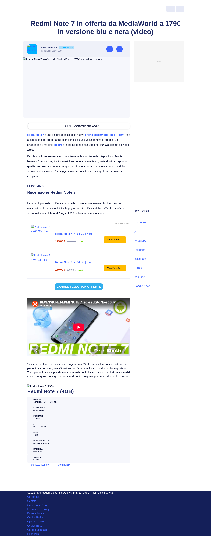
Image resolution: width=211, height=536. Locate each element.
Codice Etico (34, 525)
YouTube (139, 277)
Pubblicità (33, 534)
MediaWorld (101, 135)
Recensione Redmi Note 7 (51, 192)
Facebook (140, 222)
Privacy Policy (35, 513)
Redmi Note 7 (35, 135)
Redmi (58, 144)
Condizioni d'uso (37, 505)
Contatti (31, 501)
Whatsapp (140, 240)
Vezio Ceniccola (56, 47)
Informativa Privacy (38, 509)
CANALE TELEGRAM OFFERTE (79, 286)
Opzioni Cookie (36, 521)
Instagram (140, 258)
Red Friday (117, 135)
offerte (89, 135)
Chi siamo (33, 496)
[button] (115, 239)
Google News (142, 286)
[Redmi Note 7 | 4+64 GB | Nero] (42, 236)
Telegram (139, 249)
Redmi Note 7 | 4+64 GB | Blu (73, 262)
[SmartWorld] (43, 9)
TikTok (138, 268)
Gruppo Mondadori (38, 529)
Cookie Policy (35, 517)
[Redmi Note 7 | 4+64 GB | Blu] (42, 264)
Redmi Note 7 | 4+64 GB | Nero (74, 233)
